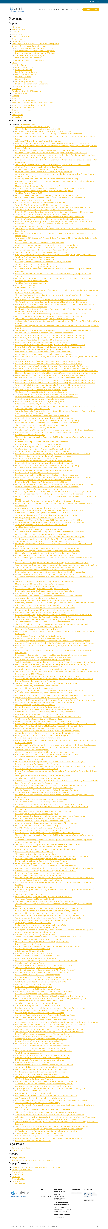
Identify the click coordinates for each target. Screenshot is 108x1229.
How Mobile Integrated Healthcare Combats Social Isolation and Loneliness (47, 832)
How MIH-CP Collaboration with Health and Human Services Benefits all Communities (52, 219)
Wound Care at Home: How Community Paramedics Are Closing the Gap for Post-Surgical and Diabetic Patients (56, 146)
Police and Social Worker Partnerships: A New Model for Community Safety (47, 420)
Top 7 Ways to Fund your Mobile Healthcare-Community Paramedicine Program (50, 1088)
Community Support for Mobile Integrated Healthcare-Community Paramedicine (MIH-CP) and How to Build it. (56, 890)
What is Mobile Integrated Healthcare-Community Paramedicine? (44, 1065)
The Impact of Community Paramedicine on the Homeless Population (45, 1020)
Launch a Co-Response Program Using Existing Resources (40, 638)
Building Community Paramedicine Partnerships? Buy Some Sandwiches (46, 245)
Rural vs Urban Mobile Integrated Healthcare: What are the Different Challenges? (50, 761)
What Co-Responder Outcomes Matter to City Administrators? (42, 169)
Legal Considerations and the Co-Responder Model (37, 783)
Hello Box (16, 1176)
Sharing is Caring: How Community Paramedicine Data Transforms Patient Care (49, 216)
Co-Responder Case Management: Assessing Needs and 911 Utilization (45, 870)
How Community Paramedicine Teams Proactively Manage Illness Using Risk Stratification (54, 678)
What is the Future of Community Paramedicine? (36, 1003)
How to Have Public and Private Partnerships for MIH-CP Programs (43, 709)
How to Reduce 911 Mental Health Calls (31, 1091)
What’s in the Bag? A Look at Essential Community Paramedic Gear (44, 555)
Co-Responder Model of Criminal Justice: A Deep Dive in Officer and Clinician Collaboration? (55, 868)
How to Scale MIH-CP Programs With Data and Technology (40, 508)
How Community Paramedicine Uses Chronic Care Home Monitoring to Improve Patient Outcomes (53, 270)
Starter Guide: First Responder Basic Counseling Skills (37, 129)
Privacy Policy (18, 1150)
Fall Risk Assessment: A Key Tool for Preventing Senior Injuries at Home (45, 605)
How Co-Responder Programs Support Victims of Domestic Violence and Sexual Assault (53, 614)
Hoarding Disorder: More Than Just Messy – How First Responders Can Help (47, 721)
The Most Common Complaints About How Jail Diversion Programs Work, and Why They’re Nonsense (54, 438)
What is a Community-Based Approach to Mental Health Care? (42, 449)
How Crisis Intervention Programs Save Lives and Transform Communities (47, 676)
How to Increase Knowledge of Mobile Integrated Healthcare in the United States (50, 816)
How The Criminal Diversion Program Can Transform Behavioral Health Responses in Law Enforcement (53, 651)
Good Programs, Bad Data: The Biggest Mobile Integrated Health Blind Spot (47, 179)
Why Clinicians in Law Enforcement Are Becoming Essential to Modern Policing (48, 361)
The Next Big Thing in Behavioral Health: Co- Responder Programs (43, 1010)
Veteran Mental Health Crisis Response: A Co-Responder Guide (42, 214)
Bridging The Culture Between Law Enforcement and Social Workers (44, 1086)
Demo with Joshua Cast (22, 41)
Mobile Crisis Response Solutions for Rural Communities (39, 1043)
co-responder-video (21, 36)
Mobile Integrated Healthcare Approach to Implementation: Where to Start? (48, 716)
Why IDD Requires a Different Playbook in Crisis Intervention (40, 489)
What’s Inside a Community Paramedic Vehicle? (36, 264)
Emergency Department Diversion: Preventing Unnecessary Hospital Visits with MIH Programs (55, 603)
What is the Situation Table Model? (30, 434)
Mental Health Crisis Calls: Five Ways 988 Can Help (36, 825)
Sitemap (15, 96)
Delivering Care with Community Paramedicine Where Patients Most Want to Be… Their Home (55, 723)
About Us (16, 27)
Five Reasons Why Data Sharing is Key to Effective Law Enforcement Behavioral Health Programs (56, 1022)
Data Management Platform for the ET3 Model (35, 53)
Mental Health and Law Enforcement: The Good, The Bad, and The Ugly (45, 913)
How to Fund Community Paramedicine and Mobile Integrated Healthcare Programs (51, 562)
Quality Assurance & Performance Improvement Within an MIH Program (46, 697)
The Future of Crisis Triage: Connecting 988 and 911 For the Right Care (45, 318)
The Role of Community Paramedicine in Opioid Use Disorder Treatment (46, 683)
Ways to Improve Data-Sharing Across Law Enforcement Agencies (43, 1027)
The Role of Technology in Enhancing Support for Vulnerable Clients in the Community (52, 624)
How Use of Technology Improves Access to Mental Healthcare (42, 1034)
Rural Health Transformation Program (31, 84)
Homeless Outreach (23, 69)
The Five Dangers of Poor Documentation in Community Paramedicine (45, 866)
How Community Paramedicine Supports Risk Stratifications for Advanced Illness (50, 532)
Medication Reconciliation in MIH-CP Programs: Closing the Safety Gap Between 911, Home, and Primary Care (56, 234)
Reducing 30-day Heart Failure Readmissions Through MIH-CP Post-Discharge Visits (51, 153)
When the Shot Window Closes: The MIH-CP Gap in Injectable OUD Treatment (48, 134)
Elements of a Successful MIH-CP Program (33, 986)
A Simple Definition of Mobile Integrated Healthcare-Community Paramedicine (50, 915)
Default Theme (18, 1184)
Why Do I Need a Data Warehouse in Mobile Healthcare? (39, 598)
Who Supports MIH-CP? (25, 285)
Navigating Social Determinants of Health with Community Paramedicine (47, 548)
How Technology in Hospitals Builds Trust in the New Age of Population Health (48, 1138)
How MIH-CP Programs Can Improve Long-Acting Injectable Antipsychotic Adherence (52, 143)
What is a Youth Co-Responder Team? (31, 280)
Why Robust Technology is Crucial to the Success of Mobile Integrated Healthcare (50, 785)
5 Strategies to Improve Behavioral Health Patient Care (39, 1001)
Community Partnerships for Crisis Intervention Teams (38, 880)
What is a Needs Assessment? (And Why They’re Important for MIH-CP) (45, 811)
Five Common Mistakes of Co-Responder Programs (37, 975)
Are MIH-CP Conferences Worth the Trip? (32, 126)
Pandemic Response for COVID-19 (29, 60)
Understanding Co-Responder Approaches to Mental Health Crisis (43, 617)
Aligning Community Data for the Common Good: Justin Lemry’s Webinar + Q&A (49, 690)
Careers (15, 32)
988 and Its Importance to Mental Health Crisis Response (39, 1012)
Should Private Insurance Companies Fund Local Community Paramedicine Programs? (52, 1126)
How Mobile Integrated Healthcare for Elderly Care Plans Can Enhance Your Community (53, 453)
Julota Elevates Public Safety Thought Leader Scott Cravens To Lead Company (49, 1129)
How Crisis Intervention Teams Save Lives (33, 1140)
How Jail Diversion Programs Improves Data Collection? (39, 1041)
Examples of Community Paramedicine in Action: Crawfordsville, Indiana (46, 960)
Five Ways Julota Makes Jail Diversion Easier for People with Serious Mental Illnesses (51, 1100)
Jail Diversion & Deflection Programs (30, 55)
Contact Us (17, 39)
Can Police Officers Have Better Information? (34, 1093)
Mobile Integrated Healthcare (28, 58)
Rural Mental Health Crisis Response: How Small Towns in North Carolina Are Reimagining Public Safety (56, 497)
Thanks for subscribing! (22, 110)
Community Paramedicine (59, 1191)
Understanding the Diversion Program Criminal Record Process (42, 667)
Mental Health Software (25, 74)
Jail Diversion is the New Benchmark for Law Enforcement (40, 1098)
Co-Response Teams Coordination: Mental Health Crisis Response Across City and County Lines (56, 780)
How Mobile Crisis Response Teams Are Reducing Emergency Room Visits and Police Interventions (51, 646)
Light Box (16, 1181)
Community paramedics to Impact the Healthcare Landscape (42, 1055)
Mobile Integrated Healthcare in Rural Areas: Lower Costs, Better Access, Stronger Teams (53, 491)
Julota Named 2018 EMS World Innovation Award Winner (39, 1133)
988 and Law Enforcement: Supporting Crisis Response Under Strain (44, 333)
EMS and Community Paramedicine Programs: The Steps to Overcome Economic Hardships (54, 877)
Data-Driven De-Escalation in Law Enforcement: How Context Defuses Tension (49, 510)
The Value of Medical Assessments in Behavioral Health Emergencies (45, 607)
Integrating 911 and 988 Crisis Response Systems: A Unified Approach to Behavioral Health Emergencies (53, 544)
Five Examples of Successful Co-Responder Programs (38, 444)
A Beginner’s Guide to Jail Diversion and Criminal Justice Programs (44, 965)
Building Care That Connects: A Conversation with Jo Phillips (41, 482)
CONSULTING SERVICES (62, 1215)
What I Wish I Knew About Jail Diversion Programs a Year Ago (41, 982)
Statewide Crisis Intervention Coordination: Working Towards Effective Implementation (52, 856)
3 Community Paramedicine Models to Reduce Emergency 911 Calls (44, 1084)
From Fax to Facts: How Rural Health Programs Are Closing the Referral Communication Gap (55, 155)
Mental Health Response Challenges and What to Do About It (41, 534)
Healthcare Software (24, 67)
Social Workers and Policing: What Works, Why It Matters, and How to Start (47, 487)
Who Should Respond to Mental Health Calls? (34, 899)
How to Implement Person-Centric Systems (34, 851)
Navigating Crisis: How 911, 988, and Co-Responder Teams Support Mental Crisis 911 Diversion (55, 380)
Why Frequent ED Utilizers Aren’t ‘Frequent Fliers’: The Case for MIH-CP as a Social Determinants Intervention (56, 239)
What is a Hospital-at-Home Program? (32, 750)
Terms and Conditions (21, 1148)
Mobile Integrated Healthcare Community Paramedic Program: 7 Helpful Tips (48, 908)
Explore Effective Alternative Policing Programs (35, 427)
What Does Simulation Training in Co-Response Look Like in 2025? (43, 513)
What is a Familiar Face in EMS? (28, 193)
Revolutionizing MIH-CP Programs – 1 (27, 91)
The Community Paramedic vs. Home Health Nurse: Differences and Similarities (49, 1031)
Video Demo (17, 114)
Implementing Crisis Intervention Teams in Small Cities (38, 875)
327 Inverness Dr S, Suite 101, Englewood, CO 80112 (90, 1194)
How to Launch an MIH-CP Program (30, 674)
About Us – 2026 (19, 29)
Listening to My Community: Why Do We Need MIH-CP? (38, 404)
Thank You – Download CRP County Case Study (32, 103)
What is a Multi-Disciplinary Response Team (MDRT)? (38, 778)
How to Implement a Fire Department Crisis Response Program (42, 660)
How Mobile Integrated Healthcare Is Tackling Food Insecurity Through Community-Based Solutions (54, 578)
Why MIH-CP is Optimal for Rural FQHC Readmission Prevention (42, 205)
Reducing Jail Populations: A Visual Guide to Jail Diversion (39, 517)
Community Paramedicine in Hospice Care (33, 953)
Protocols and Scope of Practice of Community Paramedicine (42, 941)
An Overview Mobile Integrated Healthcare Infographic (38, 626)
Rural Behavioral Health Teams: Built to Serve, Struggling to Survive (43, 172)
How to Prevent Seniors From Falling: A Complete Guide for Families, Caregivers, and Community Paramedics (56, 357)
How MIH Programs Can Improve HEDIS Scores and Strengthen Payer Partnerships (50, 335)
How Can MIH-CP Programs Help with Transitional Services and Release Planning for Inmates (55, 700)
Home (14, 62)
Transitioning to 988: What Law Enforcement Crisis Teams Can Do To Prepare (48, 937)
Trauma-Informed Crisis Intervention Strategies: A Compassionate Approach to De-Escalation (56, 565)
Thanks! (15, 112)
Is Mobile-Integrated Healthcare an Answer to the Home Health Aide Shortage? (49, 804)
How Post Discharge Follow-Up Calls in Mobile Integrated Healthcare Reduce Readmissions (54, 221)
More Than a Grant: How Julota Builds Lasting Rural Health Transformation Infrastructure (53, 278)
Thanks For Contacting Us (23, 107)
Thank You (16, 98)
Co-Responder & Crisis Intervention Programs (35, 50)
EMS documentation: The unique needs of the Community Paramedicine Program (50, 1024)
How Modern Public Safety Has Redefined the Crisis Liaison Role (42, 340)
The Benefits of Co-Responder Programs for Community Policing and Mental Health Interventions (51, 807)
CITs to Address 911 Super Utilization (30, 951)
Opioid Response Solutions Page (29, 81)
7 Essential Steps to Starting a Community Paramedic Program (42, 1046)
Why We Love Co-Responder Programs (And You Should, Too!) (42, 972)
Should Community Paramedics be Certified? (35, 704)
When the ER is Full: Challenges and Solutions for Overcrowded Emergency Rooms (50, 385)
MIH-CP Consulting (23, 77)
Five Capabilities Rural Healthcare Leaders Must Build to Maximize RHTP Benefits (49, 188)
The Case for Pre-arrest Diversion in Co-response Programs (41, 389)
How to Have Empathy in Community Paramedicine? (38, 738)
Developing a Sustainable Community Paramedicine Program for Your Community (51, 669)
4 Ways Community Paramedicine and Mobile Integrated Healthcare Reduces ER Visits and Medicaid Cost (54, 1106)
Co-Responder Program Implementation (33, 984)
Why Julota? (43, 10)
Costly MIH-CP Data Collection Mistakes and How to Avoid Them (43, 979)
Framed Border (18, 1172)
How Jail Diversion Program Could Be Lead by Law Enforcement (42, 1110)
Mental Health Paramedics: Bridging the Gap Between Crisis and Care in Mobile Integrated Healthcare (54, 632)
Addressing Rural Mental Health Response (33, 922)
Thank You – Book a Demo (23, 100)
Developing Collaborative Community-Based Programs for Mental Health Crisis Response (54, 930)
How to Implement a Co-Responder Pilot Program (36, 764)
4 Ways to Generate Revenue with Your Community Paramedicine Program (47, 946)
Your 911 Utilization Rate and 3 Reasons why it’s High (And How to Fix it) (45, 901)
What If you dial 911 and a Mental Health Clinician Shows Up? (41, 1067)
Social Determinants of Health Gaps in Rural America (38, 157)
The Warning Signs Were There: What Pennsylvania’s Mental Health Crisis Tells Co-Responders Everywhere (55, 229)
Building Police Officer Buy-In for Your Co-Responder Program (41, 735)
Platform (61, 10)
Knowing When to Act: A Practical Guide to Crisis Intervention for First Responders (50, 198)
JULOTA (44, 1190)
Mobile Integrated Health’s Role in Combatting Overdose (40, 584)
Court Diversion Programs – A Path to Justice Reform (38, 636)
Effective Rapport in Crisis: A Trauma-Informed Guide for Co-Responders (46, 432)
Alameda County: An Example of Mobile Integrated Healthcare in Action (46, 752)
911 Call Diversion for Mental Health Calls (32, 948)
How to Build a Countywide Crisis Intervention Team (37, 927)
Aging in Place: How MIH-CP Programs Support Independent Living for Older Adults (50, 314)
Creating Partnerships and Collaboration (33, 1062)
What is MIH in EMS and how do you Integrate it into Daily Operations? (45, 712)
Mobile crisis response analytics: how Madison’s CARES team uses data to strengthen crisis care (56, 370)
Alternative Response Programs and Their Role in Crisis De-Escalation (45, 574)
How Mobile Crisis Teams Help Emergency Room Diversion (40, 349)
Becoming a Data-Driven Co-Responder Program (36, 813)
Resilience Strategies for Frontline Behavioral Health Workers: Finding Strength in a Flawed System (53, 559)
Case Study (17, 34)
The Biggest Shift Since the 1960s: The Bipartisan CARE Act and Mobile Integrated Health (53, 330)
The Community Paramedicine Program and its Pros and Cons (42, 1076)
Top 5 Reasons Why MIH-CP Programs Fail (33, 200)
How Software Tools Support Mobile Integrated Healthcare (40, 873)
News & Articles (28, 124)
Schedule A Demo (19, 93)
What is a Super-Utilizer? (25, 527)
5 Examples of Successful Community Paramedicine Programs (42, 451)
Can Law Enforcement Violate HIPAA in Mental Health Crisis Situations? (45, 600)
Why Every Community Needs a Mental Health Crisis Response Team (44, 702)
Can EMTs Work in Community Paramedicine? (35, 934)
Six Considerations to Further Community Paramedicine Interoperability (46, 1131)
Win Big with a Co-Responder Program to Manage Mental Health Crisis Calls (48, 918)
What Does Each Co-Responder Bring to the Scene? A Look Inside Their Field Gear (50, 522)
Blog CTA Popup (19, 1157)
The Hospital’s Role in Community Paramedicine (36, 854)
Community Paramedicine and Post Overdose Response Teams (42, 1057)
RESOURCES (75, 1190)
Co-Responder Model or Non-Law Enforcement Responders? (41, 1072)
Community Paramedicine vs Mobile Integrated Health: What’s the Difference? (49, 494)
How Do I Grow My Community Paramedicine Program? (39, 714)
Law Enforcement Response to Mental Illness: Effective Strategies (43, 657)
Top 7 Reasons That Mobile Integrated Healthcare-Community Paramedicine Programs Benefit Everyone (56, 1122)
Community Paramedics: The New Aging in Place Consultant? (41, 250)
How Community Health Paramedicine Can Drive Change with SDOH (44, 728)
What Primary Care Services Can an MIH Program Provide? (40, 719)
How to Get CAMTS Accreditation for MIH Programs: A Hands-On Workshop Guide (50, 344)
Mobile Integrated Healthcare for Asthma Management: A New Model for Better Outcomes (54, 484)
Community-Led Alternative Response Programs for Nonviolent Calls (45, 570)
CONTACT (88, 1190)
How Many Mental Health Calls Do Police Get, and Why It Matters (43, 262)
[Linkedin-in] (97, 1226)
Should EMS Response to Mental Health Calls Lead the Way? (41, 1069)
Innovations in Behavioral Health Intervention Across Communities (43, 352)
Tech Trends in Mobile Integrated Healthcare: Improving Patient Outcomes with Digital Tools (55, 662)
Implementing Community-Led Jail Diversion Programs (39, 939)
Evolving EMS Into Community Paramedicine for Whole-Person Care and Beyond (50, 536)
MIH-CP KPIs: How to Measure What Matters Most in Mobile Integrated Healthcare (50, 375)
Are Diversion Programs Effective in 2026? (33, 226)
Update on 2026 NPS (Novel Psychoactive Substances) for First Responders (47, 247)
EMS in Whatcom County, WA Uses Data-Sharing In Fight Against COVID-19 (47, 1119)
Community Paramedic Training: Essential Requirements (39, 593)
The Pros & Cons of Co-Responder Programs (34, 1079)
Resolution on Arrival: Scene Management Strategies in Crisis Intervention (46, 423)
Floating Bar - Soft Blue (22, 1169)
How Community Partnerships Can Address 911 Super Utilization (42, 847)
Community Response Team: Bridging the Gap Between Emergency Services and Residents (54, 643)
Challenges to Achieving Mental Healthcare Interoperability (40, 1038)
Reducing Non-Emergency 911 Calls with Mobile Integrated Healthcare (45, 610)
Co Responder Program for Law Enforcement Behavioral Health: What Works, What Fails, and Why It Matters (57, 322)
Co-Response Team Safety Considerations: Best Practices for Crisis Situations (48, 596)
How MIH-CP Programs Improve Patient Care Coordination (40, 994)
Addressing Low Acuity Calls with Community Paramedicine (41, 524)
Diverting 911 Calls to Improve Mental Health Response (35, 43)
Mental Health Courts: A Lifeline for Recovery (34, 688)
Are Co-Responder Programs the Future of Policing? (37, 1102)
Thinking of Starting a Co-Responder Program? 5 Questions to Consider (46, 1112)
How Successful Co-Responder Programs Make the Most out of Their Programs (49, 996)
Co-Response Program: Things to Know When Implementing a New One (46, 1081)
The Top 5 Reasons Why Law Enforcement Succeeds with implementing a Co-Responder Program (53, 905)
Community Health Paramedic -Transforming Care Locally (40, 612)
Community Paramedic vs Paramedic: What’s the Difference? (41, 799)
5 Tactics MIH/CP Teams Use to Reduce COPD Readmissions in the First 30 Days (49, 520)
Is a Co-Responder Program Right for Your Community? (39, 1136)
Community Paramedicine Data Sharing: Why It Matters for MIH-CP (44, 209)
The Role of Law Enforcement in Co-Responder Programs (39, 802)
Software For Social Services (27, 86)
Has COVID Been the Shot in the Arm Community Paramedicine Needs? (46, 1095)
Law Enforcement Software (27, 72)
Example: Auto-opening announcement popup (32, 1160)
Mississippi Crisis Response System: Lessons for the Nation (40, 186)
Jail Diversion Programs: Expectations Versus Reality (37, 446)
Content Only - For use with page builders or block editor (36, 1167)
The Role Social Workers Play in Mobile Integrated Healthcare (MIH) (44, 787)
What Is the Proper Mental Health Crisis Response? (37, 1074)
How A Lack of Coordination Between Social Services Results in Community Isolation (51, 655)
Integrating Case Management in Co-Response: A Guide (39, 707)
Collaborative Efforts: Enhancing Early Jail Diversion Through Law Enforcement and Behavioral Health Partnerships (55, 741)
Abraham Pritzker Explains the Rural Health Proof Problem (40, 167)
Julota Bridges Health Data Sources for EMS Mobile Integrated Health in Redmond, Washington (56, 1117)
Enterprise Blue (18, 1179)
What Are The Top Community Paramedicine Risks (37, 458)
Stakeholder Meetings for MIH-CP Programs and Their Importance (43, 896)
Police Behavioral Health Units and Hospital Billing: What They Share (44, 190)
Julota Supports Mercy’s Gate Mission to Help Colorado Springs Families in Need (49, 1114)
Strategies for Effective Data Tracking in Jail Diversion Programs (42, 776)
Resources (69, 10)
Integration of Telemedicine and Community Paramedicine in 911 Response (47, 733)
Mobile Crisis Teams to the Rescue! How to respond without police (43, 1050)
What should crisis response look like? (31, 1053)
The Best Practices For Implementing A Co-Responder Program (42, 425)
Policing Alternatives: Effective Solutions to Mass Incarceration (41, 818)
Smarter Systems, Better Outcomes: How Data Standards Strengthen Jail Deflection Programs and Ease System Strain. (55, 175)
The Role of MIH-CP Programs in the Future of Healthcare (40, 967)
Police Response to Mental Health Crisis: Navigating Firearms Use (43, 131)
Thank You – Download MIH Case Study (29, 105)
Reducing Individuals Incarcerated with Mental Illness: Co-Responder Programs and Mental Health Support (54, 795)
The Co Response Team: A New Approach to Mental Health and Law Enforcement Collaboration (56, 671)
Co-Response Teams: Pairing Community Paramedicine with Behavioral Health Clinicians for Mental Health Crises (55, 182)
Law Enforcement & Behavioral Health (62, 1204)
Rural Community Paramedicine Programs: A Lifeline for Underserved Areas (47, 501)
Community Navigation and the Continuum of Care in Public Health (44, 991)
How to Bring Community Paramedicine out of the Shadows (41, 1048)
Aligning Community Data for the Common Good (36, 686)
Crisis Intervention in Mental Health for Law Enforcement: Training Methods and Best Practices (55, 430)
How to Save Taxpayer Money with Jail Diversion (35, 958)
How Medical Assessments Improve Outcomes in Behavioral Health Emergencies (50, 572)
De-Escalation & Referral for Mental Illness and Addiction (39, 243)
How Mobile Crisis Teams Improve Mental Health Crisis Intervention (44, 418)
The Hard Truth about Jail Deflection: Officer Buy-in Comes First (42, 252)
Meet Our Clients (19, 65)
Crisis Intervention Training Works (29, 963)
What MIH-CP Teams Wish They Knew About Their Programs (41, 920)
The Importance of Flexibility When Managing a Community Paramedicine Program (51, 747)
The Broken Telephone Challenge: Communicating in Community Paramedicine (49, 619)
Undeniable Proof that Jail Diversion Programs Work (37, 989)
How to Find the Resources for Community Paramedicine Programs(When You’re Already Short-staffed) (56, 772)
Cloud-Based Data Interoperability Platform (34, 48)
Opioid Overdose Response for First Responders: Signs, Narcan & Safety (45, 224)
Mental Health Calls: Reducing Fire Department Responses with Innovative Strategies (51, 664)
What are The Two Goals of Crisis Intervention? (35, 257)
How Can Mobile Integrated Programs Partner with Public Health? (43, 693)
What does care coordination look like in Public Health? (39, 956)
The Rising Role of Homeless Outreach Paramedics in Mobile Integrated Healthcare (51, 299)
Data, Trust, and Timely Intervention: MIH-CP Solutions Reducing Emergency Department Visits (55, 254)
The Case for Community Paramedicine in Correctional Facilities (43, 456)
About (76, 10)
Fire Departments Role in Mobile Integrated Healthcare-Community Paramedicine (51, 1008)
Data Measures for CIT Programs (29, 944)
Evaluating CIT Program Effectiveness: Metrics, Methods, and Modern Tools (47, 551)
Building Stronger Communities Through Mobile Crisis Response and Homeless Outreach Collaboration (53, 504)
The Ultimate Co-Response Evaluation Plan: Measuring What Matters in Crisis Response (52, 164)
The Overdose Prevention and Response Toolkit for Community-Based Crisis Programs (52, 207)
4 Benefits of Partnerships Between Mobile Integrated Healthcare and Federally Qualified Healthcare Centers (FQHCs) (53, 841)
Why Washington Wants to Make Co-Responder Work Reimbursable (44, 150)
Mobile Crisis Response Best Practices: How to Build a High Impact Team (46, 553)
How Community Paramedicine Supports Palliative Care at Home (43, 460)
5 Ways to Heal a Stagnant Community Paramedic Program (41, 861)
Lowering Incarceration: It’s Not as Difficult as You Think (38, 830)
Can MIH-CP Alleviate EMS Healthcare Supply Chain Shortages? (42, 828)
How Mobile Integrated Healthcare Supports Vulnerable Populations (44, 591)
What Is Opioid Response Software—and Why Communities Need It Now (46, 515)
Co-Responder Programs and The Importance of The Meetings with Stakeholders (50, 1029)
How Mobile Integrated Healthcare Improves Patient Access (41, 757)
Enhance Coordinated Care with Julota (29, 46)
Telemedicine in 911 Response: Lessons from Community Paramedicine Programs (50, 541)
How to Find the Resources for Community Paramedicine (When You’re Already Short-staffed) (55, 766)
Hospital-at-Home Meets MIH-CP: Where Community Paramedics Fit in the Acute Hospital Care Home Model (56, 161)
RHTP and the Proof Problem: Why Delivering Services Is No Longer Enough (46, 195)
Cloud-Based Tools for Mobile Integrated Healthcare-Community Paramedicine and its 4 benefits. (54, 883)
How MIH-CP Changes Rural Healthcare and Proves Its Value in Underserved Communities (54, 212)
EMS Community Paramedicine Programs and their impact (40, 1060)
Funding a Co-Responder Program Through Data (36, 629)
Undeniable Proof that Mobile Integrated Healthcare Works (41, 925)
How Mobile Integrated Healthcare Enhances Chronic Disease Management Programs (52, 641)
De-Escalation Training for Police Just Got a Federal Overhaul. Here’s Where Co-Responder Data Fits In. (56, 137)
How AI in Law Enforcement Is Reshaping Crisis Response (39, 399)
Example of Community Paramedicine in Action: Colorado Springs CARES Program (50, 998)
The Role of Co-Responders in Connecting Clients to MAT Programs (44, 581)
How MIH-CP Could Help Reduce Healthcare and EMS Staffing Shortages (46, 823)
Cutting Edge (17, 1174)
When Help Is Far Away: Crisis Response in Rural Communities (41, 202)
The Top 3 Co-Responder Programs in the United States (39, 529)
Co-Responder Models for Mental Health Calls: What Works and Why (44, 539)
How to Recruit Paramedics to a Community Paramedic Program (43, 1036)
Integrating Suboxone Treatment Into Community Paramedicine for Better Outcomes (52, 366)
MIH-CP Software (22, 79)
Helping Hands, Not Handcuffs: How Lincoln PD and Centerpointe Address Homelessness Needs (56, 695)
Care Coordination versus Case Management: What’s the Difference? (45, 970)
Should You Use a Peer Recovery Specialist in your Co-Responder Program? (47, 731)
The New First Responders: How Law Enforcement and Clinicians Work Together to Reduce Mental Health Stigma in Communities (57, 291)
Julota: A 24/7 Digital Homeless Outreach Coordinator (38, 141)
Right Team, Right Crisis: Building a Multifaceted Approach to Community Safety (49, 726)
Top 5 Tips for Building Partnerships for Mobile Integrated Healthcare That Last (49, 567)
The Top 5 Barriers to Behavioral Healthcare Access (37, 1017)
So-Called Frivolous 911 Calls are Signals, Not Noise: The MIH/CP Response (46, 394)
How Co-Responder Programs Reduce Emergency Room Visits (42, 588)
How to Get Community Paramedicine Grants (35, 932)
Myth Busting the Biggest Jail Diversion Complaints (37, 586)
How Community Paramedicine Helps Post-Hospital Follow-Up (42, 416)
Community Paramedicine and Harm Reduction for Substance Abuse (45, 1015)
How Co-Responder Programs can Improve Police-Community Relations (46, 790)
